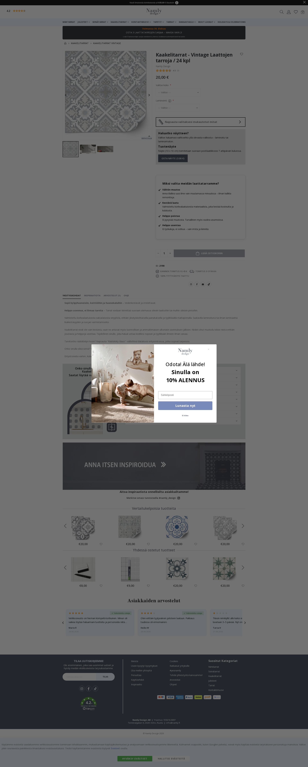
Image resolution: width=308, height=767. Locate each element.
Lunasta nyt (185, 405)
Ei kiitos (185, 415)
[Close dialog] (208, 349)
